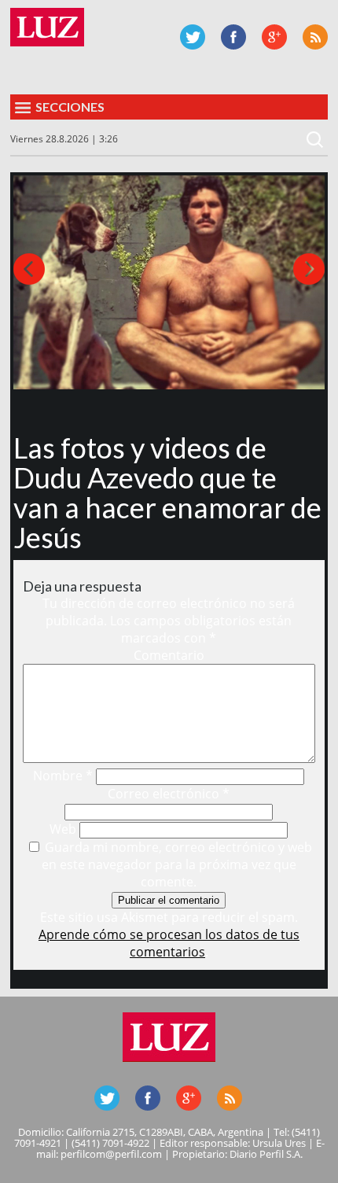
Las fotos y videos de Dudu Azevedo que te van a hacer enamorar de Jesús (167, 492)
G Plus (274, 37)
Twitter (192, 37)
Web (63, 829)
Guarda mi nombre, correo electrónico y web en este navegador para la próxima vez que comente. (177, 864)
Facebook (233, 37)
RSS (315, 37)
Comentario (169, 655)
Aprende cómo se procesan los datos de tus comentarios (169, 943)
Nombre (63, 775)
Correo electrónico (169, 793)
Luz (47, 27)
